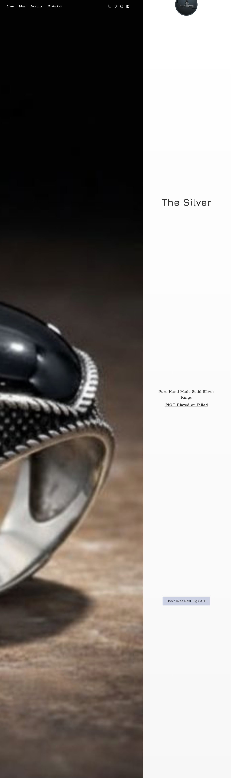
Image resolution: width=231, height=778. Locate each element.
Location (36, 6)
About (23, 6)
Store (10, 6)
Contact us (55, 6)
